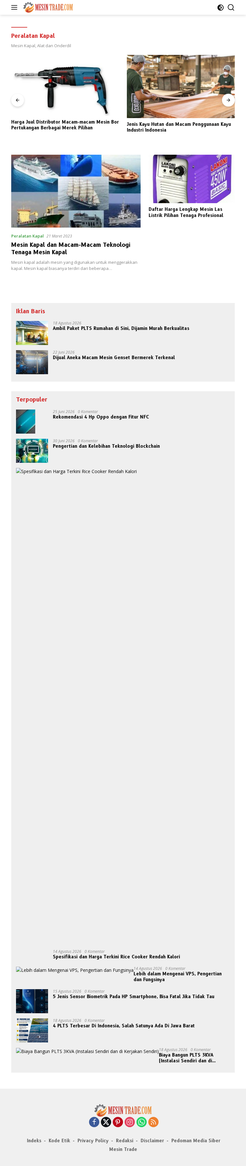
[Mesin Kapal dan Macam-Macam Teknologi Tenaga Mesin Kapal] (76, 191)
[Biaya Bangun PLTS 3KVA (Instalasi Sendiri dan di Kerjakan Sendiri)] (87, 1051)
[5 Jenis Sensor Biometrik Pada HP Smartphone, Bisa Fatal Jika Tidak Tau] (32, 1001)
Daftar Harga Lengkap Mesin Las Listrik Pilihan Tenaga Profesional (186, 212)
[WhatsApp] (141, 1122)
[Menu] (15, 7)
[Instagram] (130, 1122)
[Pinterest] (118, 1122)
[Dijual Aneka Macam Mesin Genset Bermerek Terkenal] (32, 362)
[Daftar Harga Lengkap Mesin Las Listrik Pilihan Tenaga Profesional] (192, 179)
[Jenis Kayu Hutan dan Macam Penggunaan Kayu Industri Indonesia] (181, 86)
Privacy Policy (93, 1141)
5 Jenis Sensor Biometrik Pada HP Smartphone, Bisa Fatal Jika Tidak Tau (133, 996)
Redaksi (124, 1141)
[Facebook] (94, 1122)
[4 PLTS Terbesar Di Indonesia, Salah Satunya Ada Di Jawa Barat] (32, 1030)
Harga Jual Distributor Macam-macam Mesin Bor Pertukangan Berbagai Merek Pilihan (65, 125)
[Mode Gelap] (220, 7)
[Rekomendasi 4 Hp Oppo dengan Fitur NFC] (25, 422)
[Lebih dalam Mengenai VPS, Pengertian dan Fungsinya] (75, 970)
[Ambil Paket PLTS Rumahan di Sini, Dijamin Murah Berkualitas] (32, 333)
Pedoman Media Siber (195, 1141)
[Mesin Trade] (47, 7)
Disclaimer (152, 1141)
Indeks (34, 1141)
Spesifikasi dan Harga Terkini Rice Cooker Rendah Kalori (116, 957)
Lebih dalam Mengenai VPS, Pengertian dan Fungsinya (178, 976)
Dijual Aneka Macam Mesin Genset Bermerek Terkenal (114, 357)
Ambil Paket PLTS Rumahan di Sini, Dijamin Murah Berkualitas (121, 328)
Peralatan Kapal (27, 236)
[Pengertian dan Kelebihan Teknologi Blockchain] (32, 451)
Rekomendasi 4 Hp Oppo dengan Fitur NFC (101, 417)
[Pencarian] (231, 7)
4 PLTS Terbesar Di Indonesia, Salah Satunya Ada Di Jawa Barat (124, 1026)
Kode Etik (59, 1141)
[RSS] (153, 1122)
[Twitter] (106, 1122)
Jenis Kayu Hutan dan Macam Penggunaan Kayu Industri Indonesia (179, 127)
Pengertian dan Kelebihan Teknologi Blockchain (106, 446)
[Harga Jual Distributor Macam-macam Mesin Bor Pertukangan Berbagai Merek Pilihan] (65, 85)
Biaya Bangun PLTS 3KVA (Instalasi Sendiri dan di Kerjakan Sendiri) (186, 1058)
